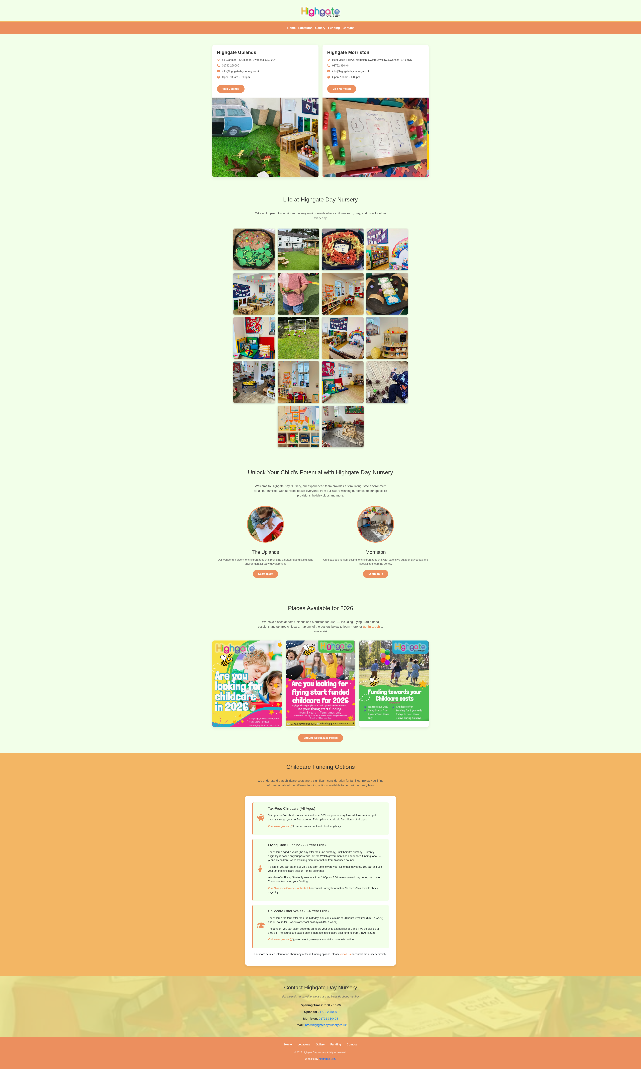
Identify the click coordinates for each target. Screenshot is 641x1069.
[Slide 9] (286, 174)
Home (291, 28)
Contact (348, 28)
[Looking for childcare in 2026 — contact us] (247, 683)
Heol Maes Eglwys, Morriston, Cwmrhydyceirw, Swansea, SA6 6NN (372, 59)
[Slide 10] (292, 174)
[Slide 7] (274, 174)
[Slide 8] (280, 174)
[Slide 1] (238, 174)
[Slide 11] (405, 174)
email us (345, 954)
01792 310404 (340, 65)
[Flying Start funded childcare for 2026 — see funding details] (320, 683)
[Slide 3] (250, 174)
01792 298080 (230, 65)
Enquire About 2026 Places (320, 737)
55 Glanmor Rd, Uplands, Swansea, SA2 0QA (249, 59)
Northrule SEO (327, 1058)
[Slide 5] (262, 174)
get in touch (371, 626)
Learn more (265, 573)
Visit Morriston (342, 88)
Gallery (320, 28)
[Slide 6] (268, 174)
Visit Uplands (230, 88)
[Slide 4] (256, 174)
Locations (305, 28)
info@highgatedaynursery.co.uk (240, 71)
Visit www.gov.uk (279, 826)
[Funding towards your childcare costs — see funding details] (394, 683)
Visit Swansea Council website (287, 888)
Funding (334, 28)
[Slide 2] (244, 174)
